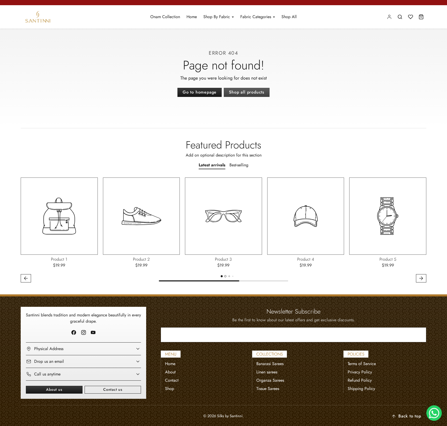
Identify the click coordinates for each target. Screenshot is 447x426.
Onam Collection (165, 17)
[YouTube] (93, 332)
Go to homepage (200, 92)
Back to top (409, 416)
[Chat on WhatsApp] (434, 413)
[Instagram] (83, 332)
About (170, 372)
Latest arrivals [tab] (212, 165)
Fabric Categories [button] (256, 17)
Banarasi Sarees (270, 364)
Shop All (289, 17)
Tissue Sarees (267, 389)
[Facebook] (74, 332)
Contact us (112, 389)
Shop (169, 389)
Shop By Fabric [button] (217, 17)
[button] (400, 17)
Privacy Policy (360, 372)
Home (192, 17)
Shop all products (246, 92)
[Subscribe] (418, 334)
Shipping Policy (361, 389)
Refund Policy (360, 380)
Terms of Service (362, 364)
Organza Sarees (270, 380)
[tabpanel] (223, 230)
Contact (171, 380)
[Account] (389, 17)
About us (54, 389)
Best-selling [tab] (238, 165)
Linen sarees (266, 372)
